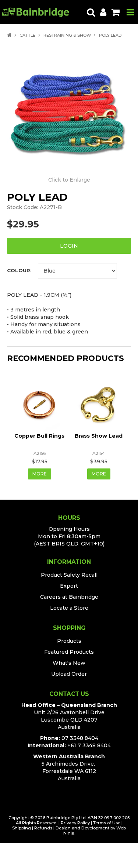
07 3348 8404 (79, 738)
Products (69, 641)
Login (69, 245)
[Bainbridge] (35, 11)
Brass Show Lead (99, 436)
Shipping (21, 828)
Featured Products (69, 652)
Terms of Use (106, 822)
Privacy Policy (75, 822)
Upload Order (69, 674)
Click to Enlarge (69, 179)
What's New (69, 663)
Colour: (19, 270)
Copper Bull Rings (39, 436)
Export (69, 586)
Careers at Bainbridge (69, 597)
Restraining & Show (67, 35)
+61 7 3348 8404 (89, 745)
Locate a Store (69, 608)
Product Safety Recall (69, 575)
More (39, 474)
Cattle (27, 35)
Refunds (43, 828)
